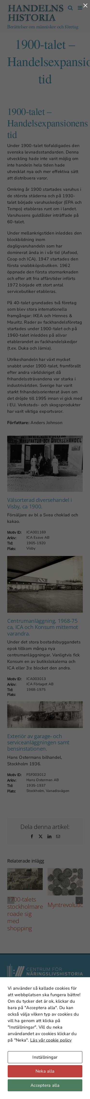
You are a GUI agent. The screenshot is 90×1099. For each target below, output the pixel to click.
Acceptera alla (45, 1085)
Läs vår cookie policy (51, 1040)
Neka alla (45, 1071)
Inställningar (45, 1057)
